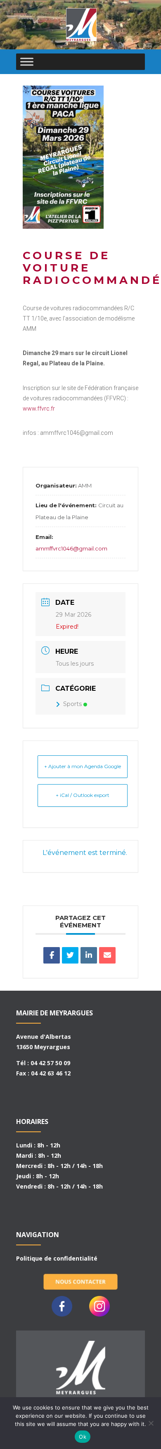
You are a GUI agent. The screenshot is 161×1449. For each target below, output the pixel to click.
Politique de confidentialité (56, 1258)
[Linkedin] (88, 955)
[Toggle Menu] (26, 61)
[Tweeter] (70, 955)
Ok (82, 1436)
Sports (72, 704)
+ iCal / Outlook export (82, 795)
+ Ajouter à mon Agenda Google (82, 766)
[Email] (107, 955)
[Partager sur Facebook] (51, 955)
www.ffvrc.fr (39, 408)
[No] (151, 1423)
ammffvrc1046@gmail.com (71, 548)
